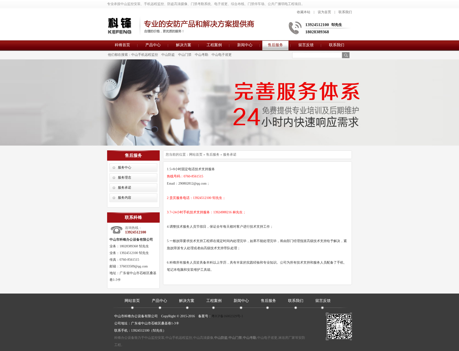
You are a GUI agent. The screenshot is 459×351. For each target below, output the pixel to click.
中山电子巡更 (222, 55)
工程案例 (214, 45)
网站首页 (195, 154)
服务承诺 (124, 187)
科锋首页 (122, 45)
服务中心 (124, 167)
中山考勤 (201, 55)
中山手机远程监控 (144, 55)
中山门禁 (184, 55)
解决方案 (183, 45)
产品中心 (153, 45)
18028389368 (317, 31)
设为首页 (324, 12)
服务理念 (124, 177)
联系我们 (345, 12)
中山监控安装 (154, 338)
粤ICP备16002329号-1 (227, 316)
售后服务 (275, 45)
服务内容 (124, 197)
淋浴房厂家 (286, 338)
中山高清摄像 (203, 338)
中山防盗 (168, 55)
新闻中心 (244, 45)
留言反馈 (306, 45)
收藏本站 (303, 12)
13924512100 (317, 24)
